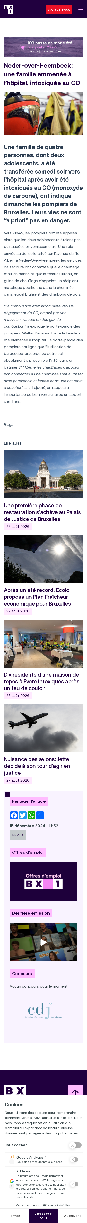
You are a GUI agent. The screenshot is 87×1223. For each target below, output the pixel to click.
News (17, 835)
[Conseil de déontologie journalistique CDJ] (43, 1010)
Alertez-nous (59, 9)
